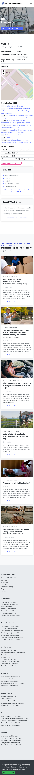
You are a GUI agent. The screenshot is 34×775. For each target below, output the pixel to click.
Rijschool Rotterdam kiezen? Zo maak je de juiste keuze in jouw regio (17, 385)
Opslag (8, 137)
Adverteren (5, 582)
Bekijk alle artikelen (6, 251)
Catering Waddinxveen (9, 628)
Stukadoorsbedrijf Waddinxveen (12, 637)
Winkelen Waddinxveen (9, 650)
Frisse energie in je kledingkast (16, 483)
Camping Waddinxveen (9, 659)
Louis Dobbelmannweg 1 (11, 22)
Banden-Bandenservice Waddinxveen (14, 721)
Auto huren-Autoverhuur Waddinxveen (14, 718)
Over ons (4, 585)
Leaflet (21, 99)
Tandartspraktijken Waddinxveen (12, 633)
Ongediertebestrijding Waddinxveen (13, 745)
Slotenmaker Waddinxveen (10, 725)
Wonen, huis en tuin (11, 276)
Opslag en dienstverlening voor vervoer (18, 135)
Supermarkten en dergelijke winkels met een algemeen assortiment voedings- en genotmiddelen (16, 111)
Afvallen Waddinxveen (8, 613)
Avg (2, 589)
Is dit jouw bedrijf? (12, 28)
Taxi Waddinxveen (7, 607)
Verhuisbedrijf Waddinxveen (10, 640)
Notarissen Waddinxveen (9, 679)
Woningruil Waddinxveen (9, 736)
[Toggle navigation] (31, 3)
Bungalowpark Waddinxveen (10, 666)
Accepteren (8, 772)
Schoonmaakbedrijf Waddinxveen (12, 683)
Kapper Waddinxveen (8, 609)
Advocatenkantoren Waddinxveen (13, 723)
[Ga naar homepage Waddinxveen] (11, 3)
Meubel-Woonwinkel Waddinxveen (13, 653)
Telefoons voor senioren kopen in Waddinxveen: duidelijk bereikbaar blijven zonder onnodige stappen (16, 333)
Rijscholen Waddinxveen (9, 602)
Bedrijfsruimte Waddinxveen (10, 743)
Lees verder (8, 301)
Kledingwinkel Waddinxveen (10, 701)
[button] (17, 84)
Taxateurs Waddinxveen (9, 681)
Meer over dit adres (11, 163)
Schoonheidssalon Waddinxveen (12, 631)
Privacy (3, 591)
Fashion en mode (10, 480)
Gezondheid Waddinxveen (10, 611)
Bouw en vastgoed (11, 431)
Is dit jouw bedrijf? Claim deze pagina (17, 190)
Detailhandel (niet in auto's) (14, 106)
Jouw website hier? (11, 186)
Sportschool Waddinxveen (10, 705)
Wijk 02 (8, 181)
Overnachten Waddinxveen (10, 661)
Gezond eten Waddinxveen (10, 615)
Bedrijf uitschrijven (17, 218)
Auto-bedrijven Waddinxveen (11, 716)
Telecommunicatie (10, 327)
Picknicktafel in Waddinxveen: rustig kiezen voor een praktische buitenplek (16, 531)
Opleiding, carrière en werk (15, 380)
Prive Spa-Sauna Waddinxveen (11, 738)
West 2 (8, 178)
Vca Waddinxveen (7, 699)
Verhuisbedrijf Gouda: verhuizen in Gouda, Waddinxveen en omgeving (15, 281)
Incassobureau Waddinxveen (11, 740)
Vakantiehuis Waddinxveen (10, 664)
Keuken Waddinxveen (8, 697)
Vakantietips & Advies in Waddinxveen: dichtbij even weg (15, 436)
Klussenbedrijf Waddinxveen (10, 677)
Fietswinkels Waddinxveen (10, 604)
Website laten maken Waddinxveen (13, 703)
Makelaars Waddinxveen (9, 686)
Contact (4, 580)
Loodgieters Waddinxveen (10, 635)
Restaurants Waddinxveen (10, 626)
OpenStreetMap (29, 99)
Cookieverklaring (7, 587)
